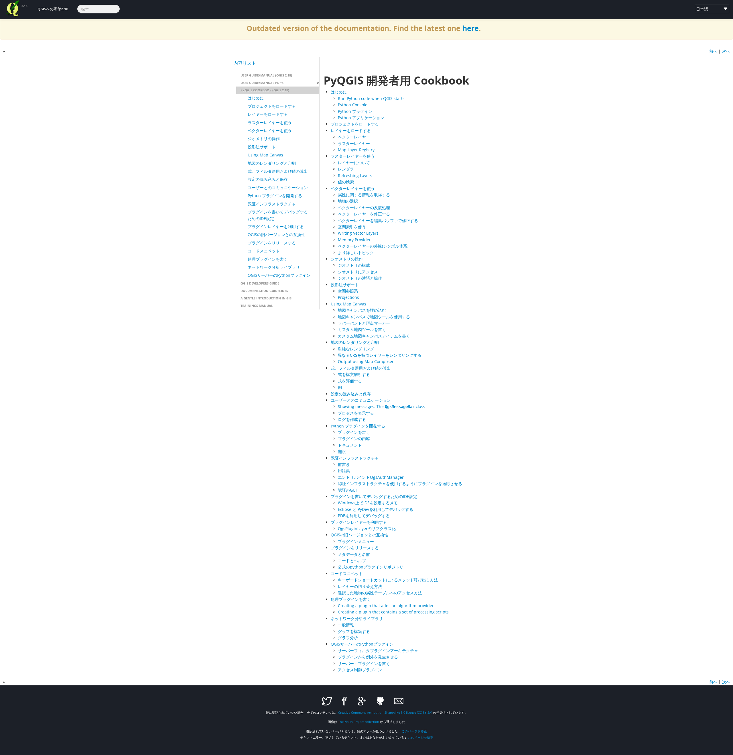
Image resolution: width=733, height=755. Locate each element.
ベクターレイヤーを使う (270, 130)
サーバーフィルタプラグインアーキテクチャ (378, 650)
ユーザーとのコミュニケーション (278, 187)
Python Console (352, 104)
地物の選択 (348, 201)
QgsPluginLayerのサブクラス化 (367, 528)
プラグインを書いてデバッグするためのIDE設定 (278, 215)
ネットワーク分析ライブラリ (274, 267)
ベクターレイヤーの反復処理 (364, 207)
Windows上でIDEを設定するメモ (368, 502)
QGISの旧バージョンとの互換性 (276, 234)
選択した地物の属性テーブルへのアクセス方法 (380, 592)
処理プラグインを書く (268, 259)
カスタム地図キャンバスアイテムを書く (374, 336)
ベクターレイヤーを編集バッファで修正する (378, 220)
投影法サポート (262, 147)
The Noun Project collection (358, 721)
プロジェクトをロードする (272, 106)
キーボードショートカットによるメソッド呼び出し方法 (388, 580)
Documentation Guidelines (264, 291)
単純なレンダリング (356, 349)
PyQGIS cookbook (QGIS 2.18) (265, 90)
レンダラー (348, 169)
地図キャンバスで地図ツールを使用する (374, 316)
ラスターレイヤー (354, 143)
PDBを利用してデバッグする (364, 515)
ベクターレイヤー (354, 137)
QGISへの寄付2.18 (53, 8)
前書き (344, 464)
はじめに (256, 98)
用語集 (344, 470)
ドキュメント (350, 445)
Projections (348, 297)
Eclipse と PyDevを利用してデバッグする (375, 509)
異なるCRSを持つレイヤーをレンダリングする (379, 355)
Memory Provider (354, 239)
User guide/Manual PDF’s (262, 83)
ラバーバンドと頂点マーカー (364, 323)
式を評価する (350, 381)
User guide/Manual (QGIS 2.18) (266, 75)
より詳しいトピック (356, 252)
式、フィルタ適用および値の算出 (278, 171)
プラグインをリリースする (272, 243)
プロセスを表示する (356, 413)
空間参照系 (348, 291)
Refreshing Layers (355, 175)
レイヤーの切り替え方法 (360, 586)
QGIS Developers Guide (260, 283)
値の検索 (346, 182)
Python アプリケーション (361, 117)
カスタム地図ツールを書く (362, 329)
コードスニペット (264, 251)
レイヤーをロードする (268, 114)
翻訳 (342, 451)
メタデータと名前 (354, 554)
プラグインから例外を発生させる (368, 657)
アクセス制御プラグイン (360, 669)
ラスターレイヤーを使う (270, 122)
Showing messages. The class (381, 406)
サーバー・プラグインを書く (364, 663)
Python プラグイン (355, 111)
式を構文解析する (354, 374)
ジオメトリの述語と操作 (360, 278)
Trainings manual (257, 305)
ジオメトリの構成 (354, 265)
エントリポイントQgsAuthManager (371, 477)
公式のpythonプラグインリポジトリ (370, 567)
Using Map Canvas (265, 155)
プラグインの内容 (354, 438)
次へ (726, 51)
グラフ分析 (348, 637)
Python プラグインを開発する (275, 195)
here (470, 28)
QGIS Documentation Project (12, 8)
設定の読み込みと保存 (268, 179)
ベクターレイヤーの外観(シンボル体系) (373, 246)
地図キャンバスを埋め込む (362, 310)
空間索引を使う (352, 227)
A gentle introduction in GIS (266, 298)
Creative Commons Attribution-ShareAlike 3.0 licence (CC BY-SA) (385, 712)
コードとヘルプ (352, 560)
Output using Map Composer (366, 361)
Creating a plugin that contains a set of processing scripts (393, 612)
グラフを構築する (354, 631)
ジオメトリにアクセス (358, 271)
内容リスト (244, 63)
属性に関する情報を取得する (364, 194)
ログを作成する (352, 419)
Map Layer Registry (356, 149)
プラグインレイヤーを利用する (276, 226)
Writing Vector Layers (358, 233)
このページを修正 (414, 731)
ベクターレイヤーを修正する (364, 214)
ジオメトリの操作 (264, 138)
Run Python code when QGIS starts (371, 98)
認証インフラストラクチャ (272, 204)
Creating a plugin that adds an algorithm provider (386, 605)
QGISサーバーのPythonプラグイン (279, 275)
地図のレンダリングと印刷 (272, 163)
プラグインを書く (354, 432)
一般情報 (346, 624)
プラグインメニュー (356, 541)
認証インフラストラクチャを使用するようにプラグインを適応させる (400, 483)
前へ (713, 51)
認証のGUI (347, 490)
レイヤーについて (354, 162)
